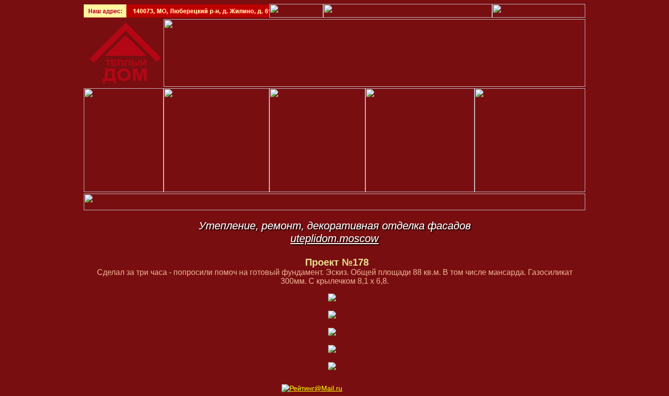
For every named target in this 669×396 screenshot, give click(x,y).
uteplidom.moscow (334, 238)
